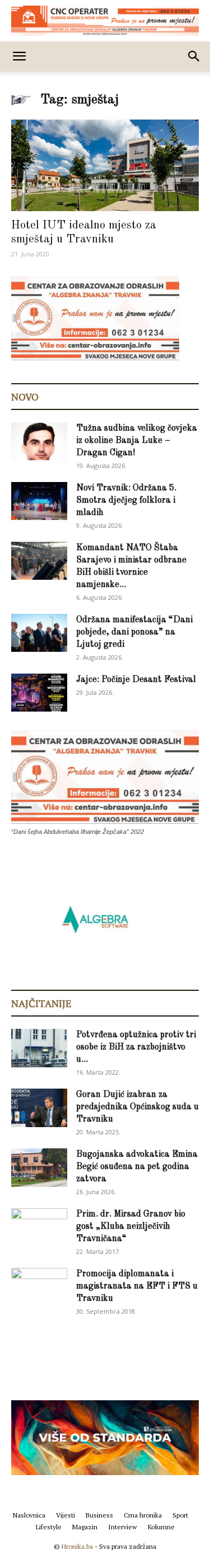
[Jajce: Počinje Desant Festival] (39, 693)
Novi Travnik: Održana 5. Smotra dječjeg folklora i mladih (126, 500)
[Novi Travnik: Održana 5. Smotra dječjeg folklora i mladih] (39, 501)
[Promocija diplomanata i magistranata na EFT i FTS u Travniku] (39, 1286)
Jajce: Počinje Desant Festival (136, 679)
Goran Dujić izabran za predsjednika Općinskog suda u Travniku (137, 1107)
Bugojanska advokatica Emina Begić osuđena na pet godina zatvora (137, 1167)
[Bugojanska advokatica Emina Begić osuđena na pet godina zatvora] (39, 1167)
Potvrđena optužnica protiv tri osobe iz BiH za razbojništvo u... (136, 1047)
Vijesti (65, 1515)
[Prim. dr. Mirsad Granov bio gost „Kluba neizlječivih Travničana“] (39, 1225)
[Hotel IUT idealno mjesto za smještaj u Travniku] (105, 165)
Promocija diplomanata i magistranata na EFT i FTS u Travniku (137, 1286)
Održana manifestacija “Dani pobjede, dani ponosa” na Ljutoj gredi (134, 632)
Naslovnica (29, 1515)
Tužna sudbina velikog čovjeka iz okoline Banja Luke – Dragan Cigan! (136, 440)
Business (99, 1515)
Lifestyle (49, 1527)
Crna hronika (143, 1515)
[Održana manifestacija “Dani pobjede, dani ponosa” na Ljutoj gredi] (39, 633)
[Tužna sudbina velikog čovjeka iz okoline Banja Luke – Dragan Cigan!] (39, 441)
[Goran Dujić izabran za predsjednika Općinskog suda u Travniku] (39, 1108)
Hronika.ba (77, 1546)
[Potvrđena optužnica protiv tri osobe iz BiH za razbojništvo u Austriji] (39, 1048)
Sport (180, 1515)
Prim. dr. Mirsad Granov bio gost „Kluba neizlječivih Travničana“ (130, 1226)
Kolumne (161, 1527)
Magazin (84, 1527)
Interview (122, 1527)
